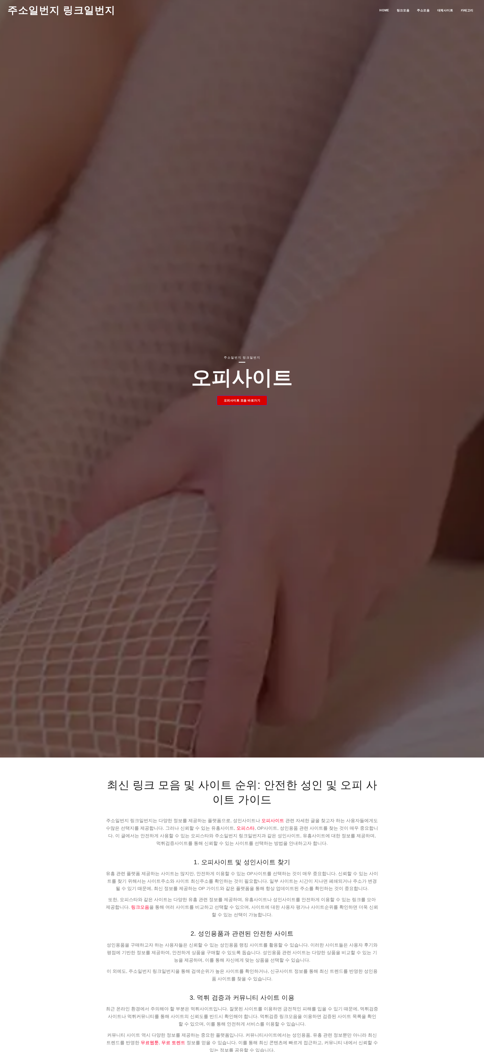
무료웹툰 (150, 1042)
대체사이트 (445, 10)
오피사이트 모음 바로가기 (242, 400)
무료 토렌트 (173, 1042)
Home (384, 10)
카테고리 (467, 10)
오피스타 (245, 828)
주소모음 (423, 10)
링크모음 (403, 10)
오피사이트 (272, 820)
